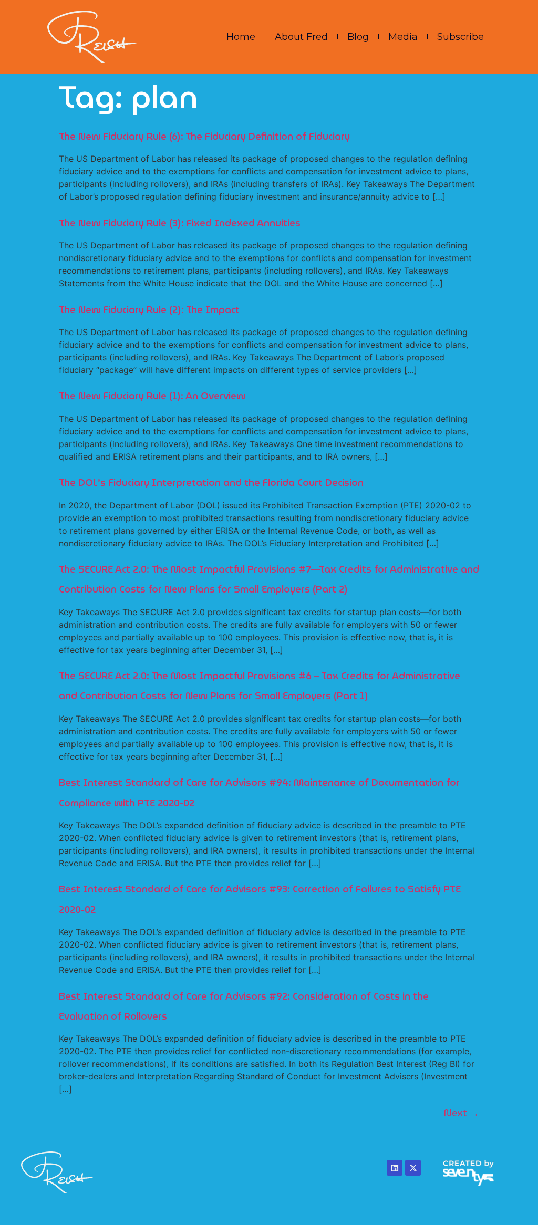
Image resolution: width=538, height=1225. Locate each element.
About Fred (301, 37)
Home (240, 37)
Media (403, 37)
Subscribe (460, 37)
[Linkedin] (394, 1168)
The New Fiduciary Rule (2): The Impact (149, 309)
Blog (358, 37)
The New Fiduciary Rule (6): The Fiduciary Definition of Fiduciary (204, 136)
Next (461, 1112)
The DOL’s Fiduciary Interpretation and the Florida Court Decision (211, 482)
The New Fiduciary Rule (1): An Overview (152, 395)
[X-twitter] (413, 1168)
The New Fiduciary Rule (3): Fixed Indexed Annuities (180, 223)
